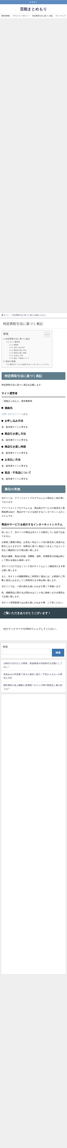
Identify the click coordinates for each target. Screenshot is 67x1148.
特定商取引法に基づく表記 (42, 16)
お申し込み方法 (19, 347)
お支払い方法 (18, 355)
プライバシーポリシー (21, 16)
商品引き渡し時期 (20, 353)
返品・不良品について (21, 358)
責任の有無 (10, 361)
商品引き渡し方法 (20, 350)
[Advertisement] (33, 167)
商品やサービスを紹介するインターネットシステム (29, 364)
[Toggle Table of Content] (45, 334)
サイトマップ (60, 16)
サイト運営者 (15, 342)
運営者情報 (5, 16)
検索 (5, 646)
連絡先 (16, 344)
